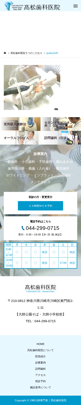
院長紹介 (40, 356)
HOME (40, 343)
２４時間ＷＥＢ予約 (40, 205)
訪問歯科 (40, 368)
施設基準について (40, 387)
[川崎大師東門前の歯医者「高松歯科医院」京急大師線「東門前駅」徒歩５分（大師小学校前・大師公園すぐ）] (32, 5)
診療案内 (40, 362)
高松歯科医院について (40, 350)
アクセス (40, 374)
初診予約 (40, 381)
